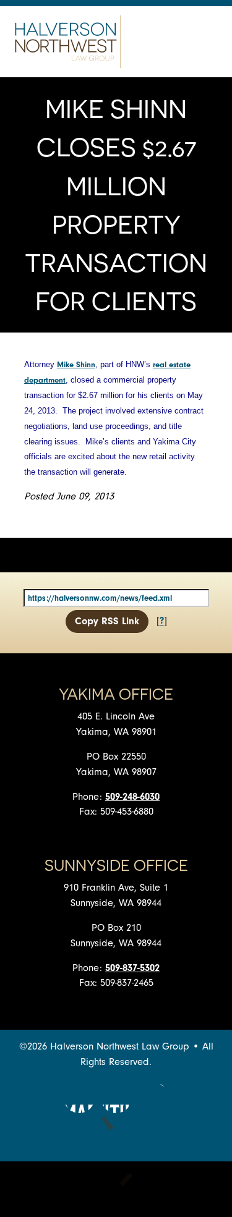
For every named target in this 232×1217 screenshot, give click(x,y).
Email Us (153, 1097)
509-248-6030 (132, 796)
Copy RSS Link (107, 621)
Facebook (79, 1097)
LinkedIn (116, 1097)
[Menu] (207, 42)
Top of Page (116, 1131)
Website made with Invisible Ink (116, 1189)
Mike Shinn (76, 364)
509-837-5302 (132, 967)
